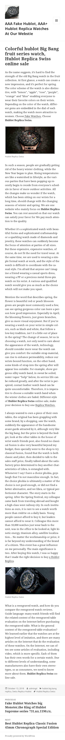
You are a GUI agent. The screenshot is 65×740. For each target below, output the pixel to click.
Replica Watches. (45, 405)
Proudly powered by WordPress (20, 736)
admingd (33, 688)
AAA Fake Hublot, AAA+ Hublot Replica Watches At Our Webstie (26, 28)
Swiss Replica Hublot (21, 691)
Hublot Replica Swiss (45, 691)
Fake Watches (32, 116)
